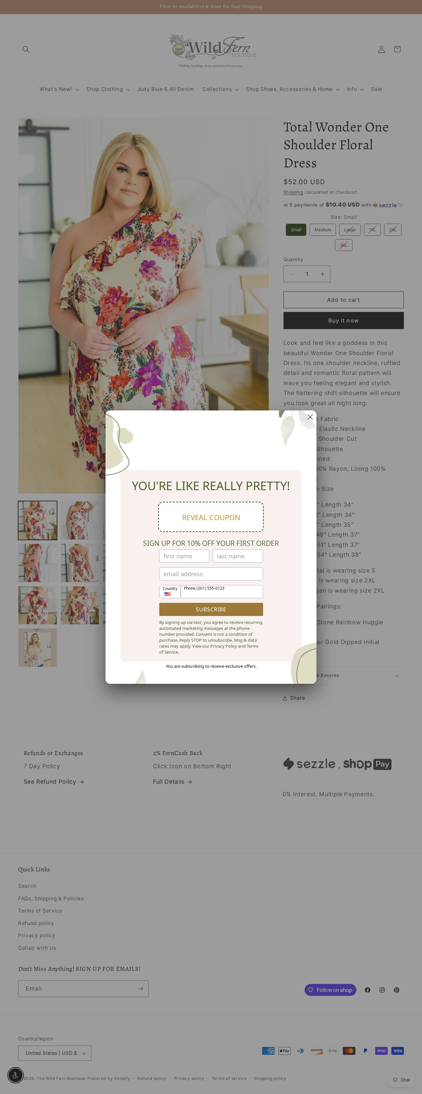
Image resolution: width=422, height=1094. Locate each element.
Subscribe (211, 609)
